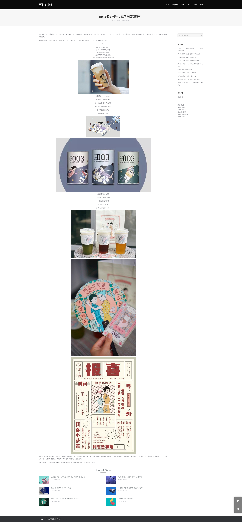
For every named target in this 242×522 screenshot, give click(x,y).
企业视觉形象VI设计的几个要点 (61, 488)
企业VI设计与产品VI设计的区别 (187, 73)
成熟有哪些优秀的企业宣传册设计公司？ (189, 79)
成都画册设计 (181, 107)
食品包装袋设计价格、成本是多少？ (188, 76)
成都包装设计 (181, 117)
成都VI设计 (181, 105)
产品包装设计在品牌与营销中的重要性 (130, 477)
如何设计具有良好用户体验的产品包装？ (130, 488)
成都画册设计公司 (183, 114)
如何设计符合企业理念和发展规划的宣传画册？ (66, 499)
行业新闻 (119, 20)
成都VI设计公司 (182, 112)
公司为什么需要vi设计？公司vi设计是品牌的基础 (190, 84)
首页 (113, 20)
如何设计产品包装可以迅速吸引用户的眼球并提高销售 (68, 477)
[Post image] (44, 480)
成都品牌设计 (181, 109)
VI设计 (62, 40)
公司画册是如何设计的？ (126, 499)
